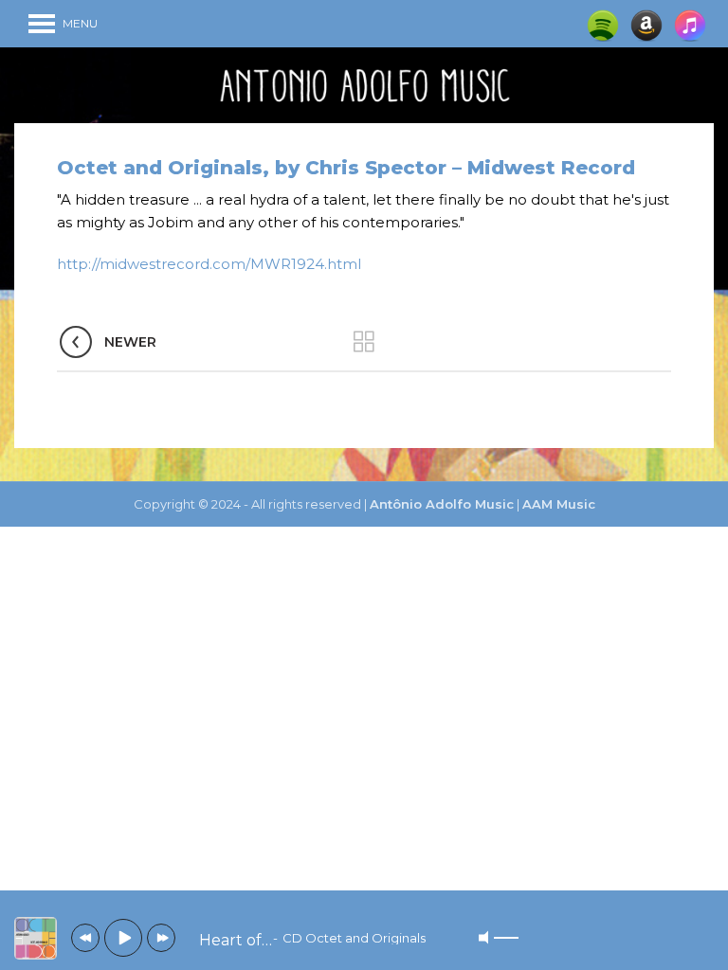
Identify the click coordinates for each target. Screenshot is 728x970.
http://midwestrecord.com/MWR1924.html (209, 264)
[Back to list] (364, 342)
